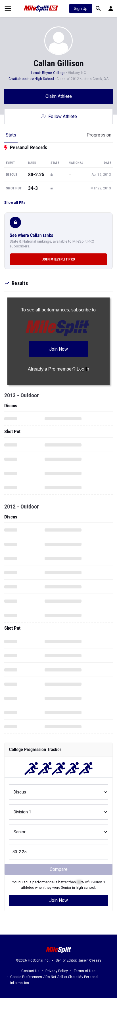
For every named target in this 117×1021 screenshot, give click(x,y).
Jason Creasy (89, 960)
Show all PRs (14, 202)
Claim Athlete (58, 96)
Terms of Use (84, 971)
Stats (11, 135)
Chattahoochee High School (31, 79)
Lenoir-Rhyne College (48, 73)
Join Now (58, 900)
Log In (83, 369)
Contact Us (30, 971)
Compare (59, 869)
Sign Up (80, 8)
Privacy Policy (56, 971)
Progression (99, 135)
